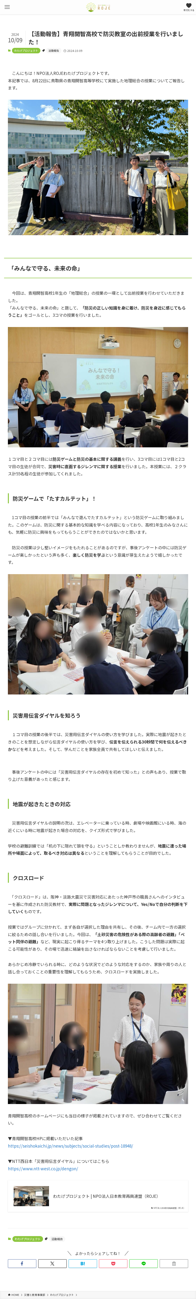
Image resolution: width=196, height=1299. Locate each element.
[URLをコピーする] (174, 1263)
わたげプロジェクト (26, 50)
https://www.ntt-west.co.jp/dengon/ (43, 1168)
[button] (22, 1263)
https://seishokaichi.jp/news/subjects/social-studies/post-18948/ (70, 1146)
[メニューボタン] (7, 7)
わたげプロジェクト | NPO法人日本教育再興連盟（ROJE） (106, 1196)
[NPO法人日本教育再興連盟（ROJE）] (98, 7)
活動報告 (54, 50)
